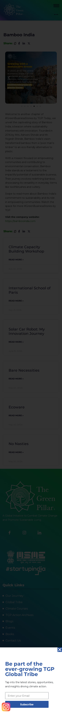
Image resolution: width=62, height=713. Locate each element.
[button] (60, 649)
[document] (31, 356)
